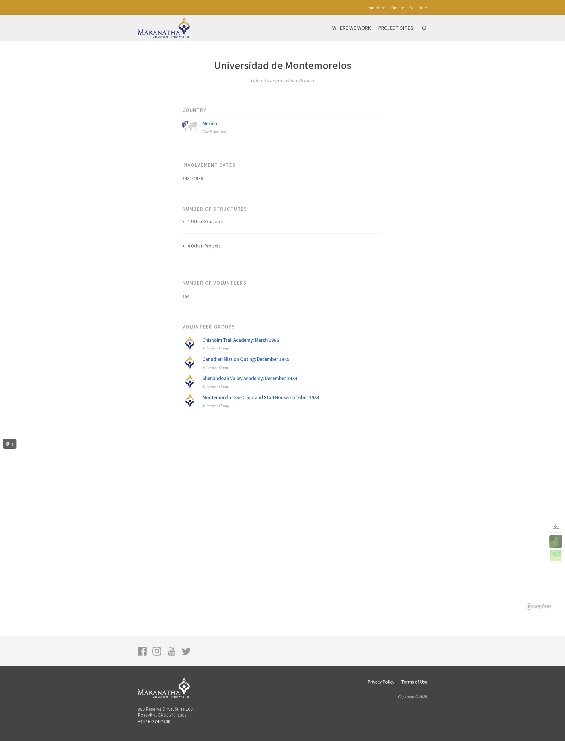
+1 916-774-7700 (154, 721)
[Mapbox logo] (538, 606)
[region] (282, 524)
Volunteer (418, 7)
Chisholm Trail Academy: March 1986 (240, 340)
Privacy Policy (381, 682)
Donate (397, 7)
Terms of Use (414, 682)
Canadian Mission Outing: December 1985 (246, 359)
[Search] (424, 28)
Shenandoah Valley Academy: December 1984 (250, 378)
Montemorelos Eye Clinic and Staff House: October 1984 (261, 397)
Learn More (375, 7)
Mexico (209, 123)
